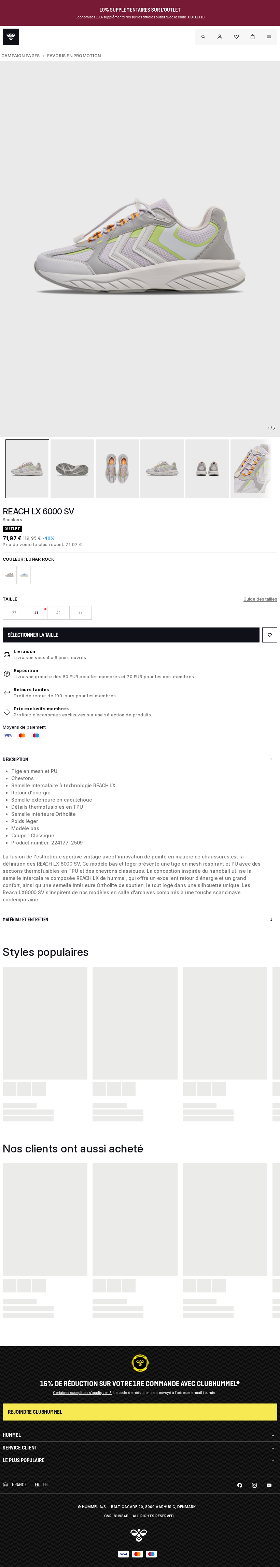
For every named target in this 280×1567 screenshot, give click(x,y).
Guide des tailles (260, 599)
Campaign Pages (20, 55)
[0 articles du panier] (252, 37)
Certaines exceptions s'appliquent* (82, 1393)
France (19, 1484)
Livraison (25, 651)
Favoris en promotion (74, 55)
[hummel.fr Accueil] (11, 37)
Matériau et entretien (25, 919)
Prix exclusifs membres (41, 708)
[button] (220, 37)
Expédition (26, 670)
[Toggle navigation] (203, 37)
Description (15, 759)
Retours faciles (31, 689)
